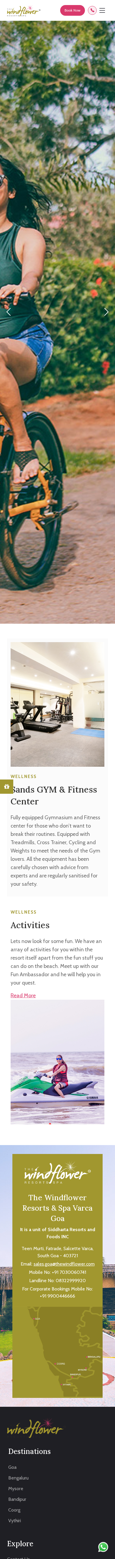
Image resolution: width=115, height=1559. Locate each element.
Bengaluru (18, 1478)
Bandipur (17, 1499)
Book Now (72, 10)
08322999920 (71, 1280)
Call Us (92, 10)
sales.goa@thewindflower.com (64, 1264)
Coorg (14, 1510)
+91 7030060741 (69, 1272)
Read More (23, 995)
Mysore (15, 1488)
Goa (12, 1467)
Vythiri (14, 1520)
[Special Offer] (6, 787)
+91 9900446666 (57, 1296)
